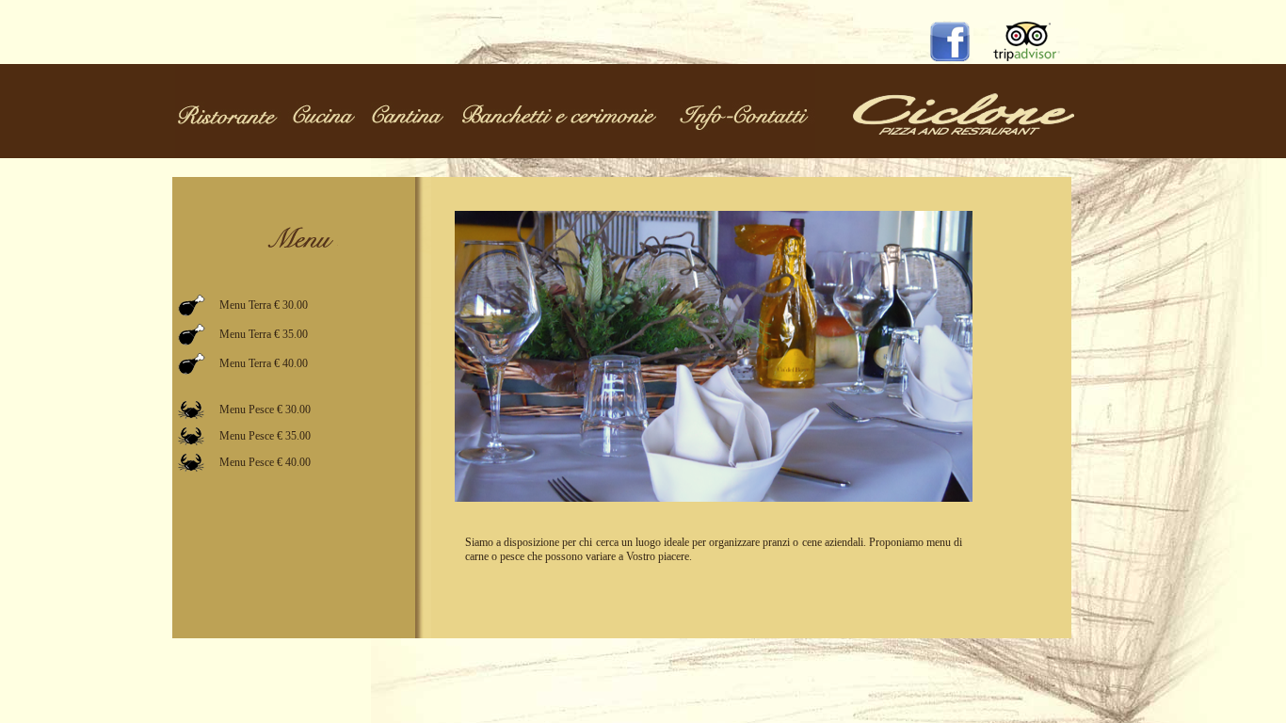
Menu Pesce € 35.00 (265, 435)
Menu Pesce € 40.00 (265, 462)
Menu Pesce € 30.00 (265, 409)
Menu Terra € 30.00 (263, 305)
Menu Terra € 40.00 (263, 363)
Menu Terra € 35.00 (263, 334)
